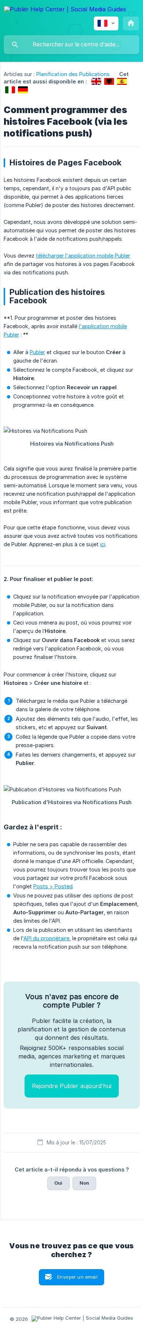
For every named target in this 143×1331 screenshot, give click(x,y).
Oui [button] (58, 1183)
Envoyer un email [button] (77, 1277)
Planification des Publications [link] (73, 74)
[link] (96, 81)
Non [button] (84, 1183)
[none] (65, 10)
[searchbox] (71, 44)
